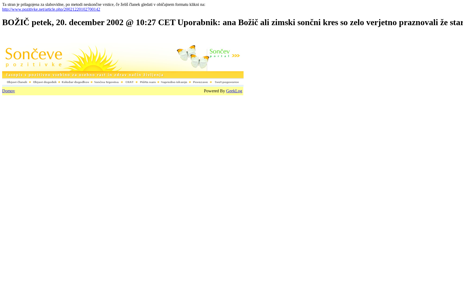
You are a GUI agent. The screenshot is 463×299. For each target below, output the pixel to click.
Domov (8, 91)
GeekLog (234, 91)
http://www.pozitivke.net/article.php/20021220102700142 (51, 9)
